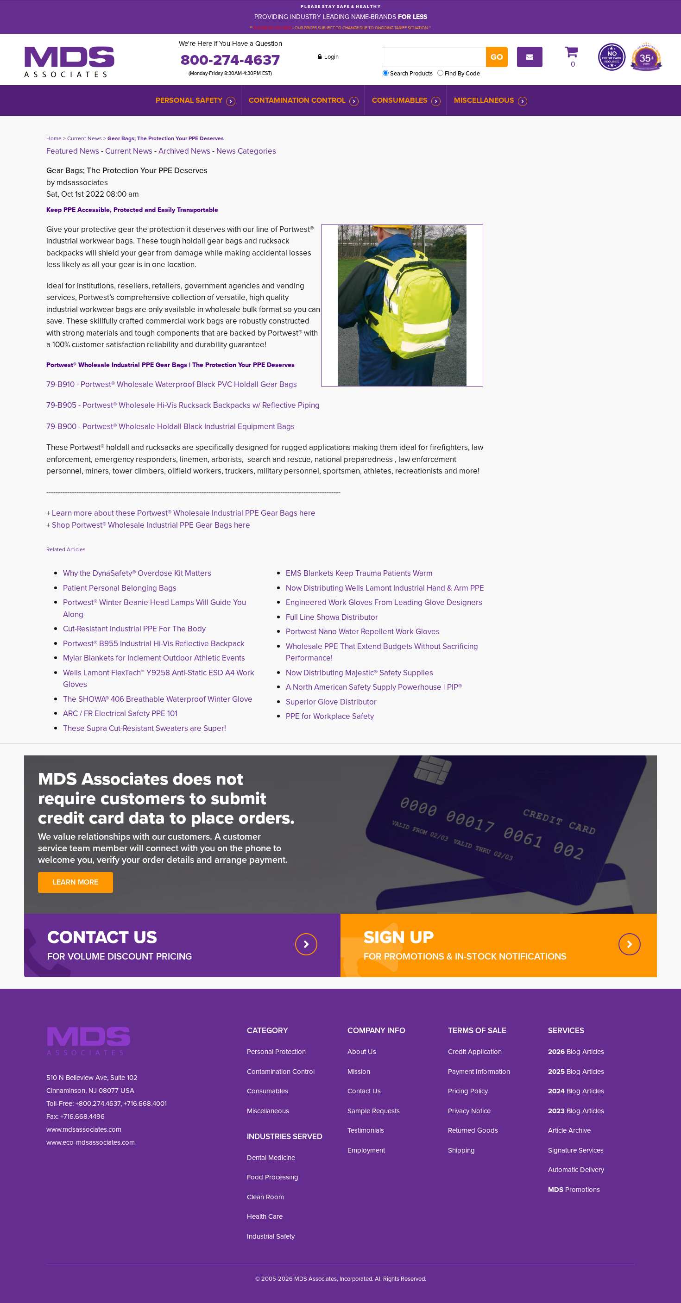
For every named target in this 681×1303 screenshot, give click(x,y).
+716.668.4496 (82, 1116)
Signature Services (576, 1150)
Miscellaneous (484, 100)
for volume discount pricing (119, 956)
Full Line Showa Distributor (332, 617)
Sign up (399, 937)
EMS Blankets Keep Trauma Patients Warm (359, 573)
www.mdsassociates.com (83, 1129)
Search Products (411, 73)
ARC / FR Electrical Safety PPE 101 (120, 713)
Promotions (574, 1189)
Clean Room (265, 1197)
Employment (366, 1150)
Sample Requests (373, 1111)
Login (331, 56)
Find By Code (462, 73)
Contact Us (364, 1091)
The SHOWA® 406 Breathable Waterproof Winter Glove (157, 698)
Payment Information (479, 1071)
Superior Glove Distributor (331, 701)
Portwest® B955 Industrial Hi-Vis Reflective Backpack (154, 643)
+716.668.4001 (145, 1103)
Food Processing (272, 1177)
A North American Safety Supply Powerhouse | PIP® (374, 686)
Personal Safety (189, 100)
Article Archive (569, 1130)
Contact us (102, 937)
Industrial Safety (271, 1236)
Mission (358, 1071)
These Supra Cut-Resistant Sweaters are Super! (144, 728)
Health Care (265, 1216)
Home (54, 138)
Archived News (184, 150)
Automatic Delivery (576, 1169)
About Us (361, 1051)
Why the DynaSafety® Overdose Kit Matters (137, 573)
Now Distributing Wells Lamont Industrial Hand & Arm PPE (385, 587)
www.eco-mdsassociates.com (90, 1142)
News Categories (246, 150)
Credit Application (475, 1051)
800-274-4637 (230, 59)
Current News (84, 138)
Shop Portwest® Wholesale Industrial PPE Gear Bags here (151, 524)
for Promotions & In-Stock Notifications (465, 956)
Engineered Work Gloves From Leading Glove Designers (384, 602)
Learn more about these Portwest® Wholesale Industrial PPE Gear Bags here (183, 512)
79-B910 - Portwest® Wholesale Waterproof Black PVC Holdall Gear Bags (171, 384)
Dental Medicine (271, 1157)
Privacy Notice (469, 1111)
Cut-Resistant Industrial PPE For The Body (134, 628)
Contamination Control (297, 100)
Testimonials (365, 1130)
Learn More (75, 882)
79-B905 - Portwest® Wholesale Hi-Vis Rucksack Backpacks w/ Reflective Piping (183, 405)
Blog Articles (576, 1051)
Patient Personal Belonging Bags (120, 587)
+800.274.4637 (97, 1103)
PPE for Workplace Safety (330, 716)
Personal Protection (276, 1051)
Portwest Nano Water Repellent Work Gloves (363, 631)
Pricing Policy (468, 1091)
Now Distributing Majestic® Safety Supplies (359, 672)
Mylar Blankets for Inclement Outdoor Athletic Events (154, 657)
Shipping (461, 1150)
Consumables (400, 100)
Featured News (72, 150)
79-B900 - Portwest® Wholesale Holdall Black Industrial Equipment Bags (170, 426)
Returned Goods (473, 1130)
